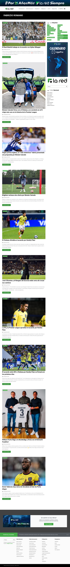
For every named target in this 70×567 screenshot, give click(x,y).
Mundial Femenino (32, 553)
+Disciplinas (44, 561)
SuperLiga (18, 548)
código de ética (10, 543)
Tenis (43, 559)
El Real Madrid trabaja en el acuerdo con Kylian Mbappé (21, 47)
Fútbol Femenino (32, 548)
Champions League (32, 541)
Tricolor (17, 551)
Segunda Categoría (19, 549)
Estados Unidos (57, 544)
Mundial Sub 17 (31, 554)
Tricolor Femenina (19, 553)
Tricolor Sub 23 (18, 554)
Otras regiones (57, 549)
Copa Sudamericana (32, 546)
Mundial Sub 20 (31, 556)
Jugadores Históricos (20, 556)
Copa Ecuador (18, 544)
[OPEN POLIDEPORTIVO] (46, 8)
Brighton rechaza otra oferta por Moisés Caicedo (19, 195)
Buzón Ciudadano (49, 524)
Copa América (31, 543)
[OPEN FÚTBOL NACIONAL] (24, 8)
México (56, 548)
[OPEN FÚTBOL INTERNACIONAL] (33, 8)
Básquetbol (44, 546)
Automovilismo (44, 544)
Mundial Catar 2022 (32, 551)
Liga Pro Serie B (19, 543)
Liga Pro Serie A (19, 541)
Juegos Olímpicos (45, 551)
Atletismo (43, 541)
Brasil (56, 543)
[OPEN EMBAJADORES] (39, 8)
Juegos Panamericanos (46, 553)
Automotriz (44, 543)
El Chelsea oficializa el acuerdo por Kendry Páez (18, 240)
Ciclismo (43, 548)
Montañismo (44, 554)
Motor (43, 556)
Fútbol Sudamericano (32, 549)
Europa (56, 546)
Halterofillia (44, 549)
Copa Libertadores (19, 546)
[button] (67, 534)
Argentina (56, 541)
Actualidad (5, 22)
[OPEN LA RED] (50, 8)
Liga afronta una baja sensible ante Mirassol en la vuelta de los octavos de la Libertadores (36, 534)
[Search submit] (66, 86)
